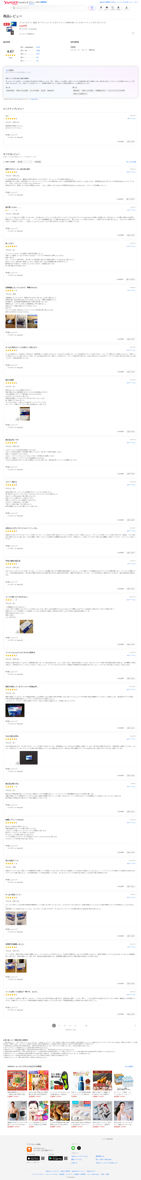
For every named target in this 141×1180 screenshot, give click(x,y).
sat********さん (131, 947)
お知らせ (74, 1163)
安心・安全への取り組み (104, 1159)
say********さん (131, 655)
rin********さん (131, 290)
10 (86, 1025)
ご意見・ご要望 (104, 1174)
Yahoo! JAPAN (105, 2)
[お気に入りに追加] (133, 33)
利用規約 (61, 1174)
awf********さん (131, 485)
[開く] (10, 321)
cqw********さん (131, 172)
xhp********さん (131, 531)
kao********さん (131, 350)
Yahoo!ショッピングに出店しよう (122, 2)
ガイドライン (69, 1174)
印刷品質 (38, 162)
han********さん (131, 383)
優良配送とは (100, 1156)
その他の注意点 (34, 99)
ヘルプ (135, 2)
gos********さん (131, 689)
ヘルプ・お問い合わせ (93, 1174)
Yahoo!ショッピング (52, 1171)
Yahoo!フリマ (91, 1171)
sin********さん (131, 210)
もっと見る (128, 1066)
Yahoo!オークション (78, 1171)
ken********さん (131, 442)
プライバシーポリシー (38, 1174)
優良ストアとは (76, 1159)
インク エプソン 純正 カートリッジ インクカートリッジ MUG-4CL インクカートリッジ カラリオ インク (62, 22)
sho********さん (131, 822)
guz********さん (131, 739)
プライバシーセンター (52, 1174)
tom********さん (131, 994)
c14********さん (131, 246)
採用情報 (82, 1174)
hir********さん (131, 564)
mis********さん (131, 786)
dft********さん (132, 118)
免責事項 (76, 1174)
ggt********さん (131, 863)
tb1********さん (131, 897)
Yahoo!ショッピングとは (79, 1156)
